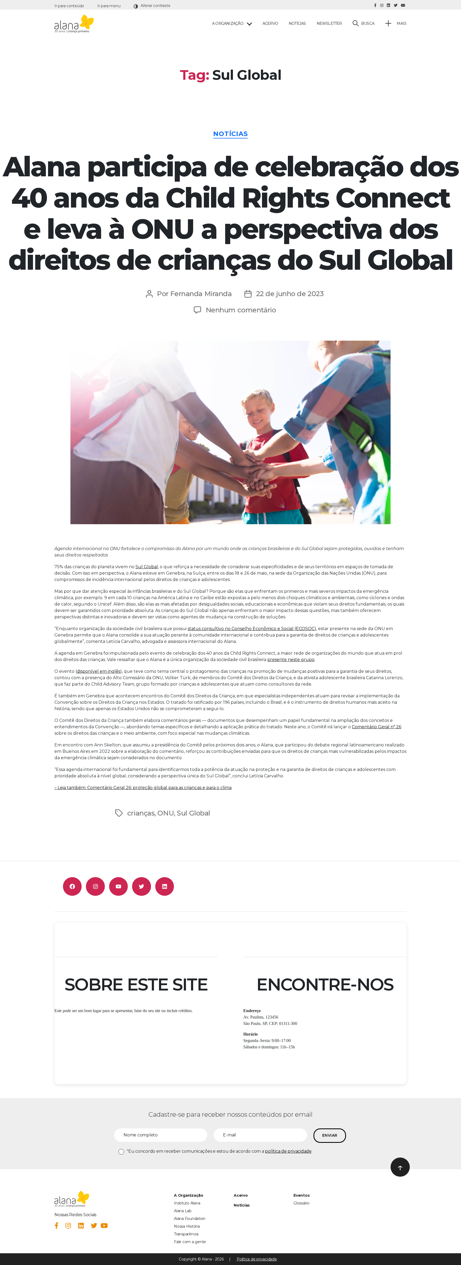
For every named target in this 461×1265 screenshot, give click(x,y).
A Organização (188, 1195)
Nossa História (187, 1226)
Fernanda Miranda (201, 293)
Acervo (270, 23)
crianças (141, 813)
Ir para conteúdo (69, 6)
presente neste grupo (291, 659)
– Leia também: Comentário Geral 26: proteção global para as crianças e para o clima (143, 787)
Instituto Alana (187, 1203)
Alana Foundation (189, 1218)
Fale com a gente (190, 1241)
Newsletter (329, 23)
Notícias (297, 23)
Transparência (186, 1234)
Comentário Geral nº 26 (376, 726)
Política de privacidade (257, 1259)
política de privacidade (288, 1151)
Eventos (301, 1195)
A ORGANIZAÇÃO (227, 23)
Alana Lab (183, 1210)
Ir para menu (108, 6)
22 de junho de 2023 (290, 293)
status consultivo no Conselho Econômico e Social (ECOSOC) (252, 628)
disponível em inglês (98, 671)
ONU (165, 813)
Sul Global (147, 566)
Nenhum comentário (241, 310)
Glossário (301, 1203)
